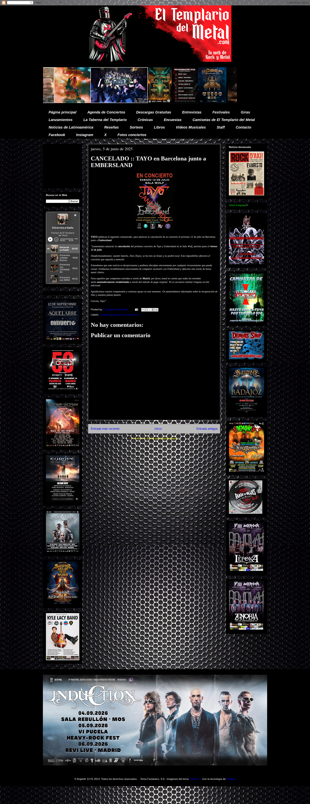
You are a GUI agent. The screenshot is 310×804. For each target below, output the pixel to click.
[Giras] (144, 102)
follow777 (195, 778)
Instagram (84, 135)
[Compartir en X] (150, 310)
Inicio (158, 428)
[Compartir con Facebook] (153, 310)
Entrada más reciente (105, 428)
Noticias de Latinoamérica (71, 127)
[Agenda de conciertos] (117, 102)
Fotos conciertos (132, 135)
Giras (245, 112)
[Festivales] (92, 102)
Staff (221, 127)
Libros (159, 127)
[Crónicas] (51, 102)
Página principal (62, 112)
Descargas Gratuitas (153, 112)
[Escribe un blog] (146, 310)
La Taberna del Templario (105, 120)
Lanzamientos (60, 120)
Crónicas (145, 120)
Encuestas (173, 120)
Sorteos (136, 127)
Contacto (243, 127)
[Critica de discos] (178, 102)
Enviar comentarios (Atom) (162, 438)
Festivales (221, 112)
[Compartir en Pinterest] (156, 310)
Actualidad (105, 314)
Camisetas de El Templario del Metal (223, 120)
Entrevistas (191, 112)
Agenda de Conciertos (106, 112)
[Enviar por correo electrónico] (143, 310)
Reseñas (111, 127)
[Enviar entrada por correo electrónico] (136, 309)
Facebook (57, 135)
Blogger (230, 778)
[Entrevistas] (231, 102)
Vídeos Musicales (191, 127)
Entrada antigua (206, 428)
